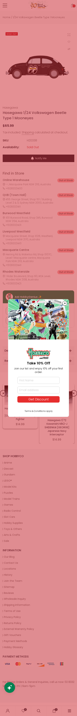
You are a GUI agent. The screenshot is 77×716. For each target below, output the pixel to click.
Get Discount (38, 399)
